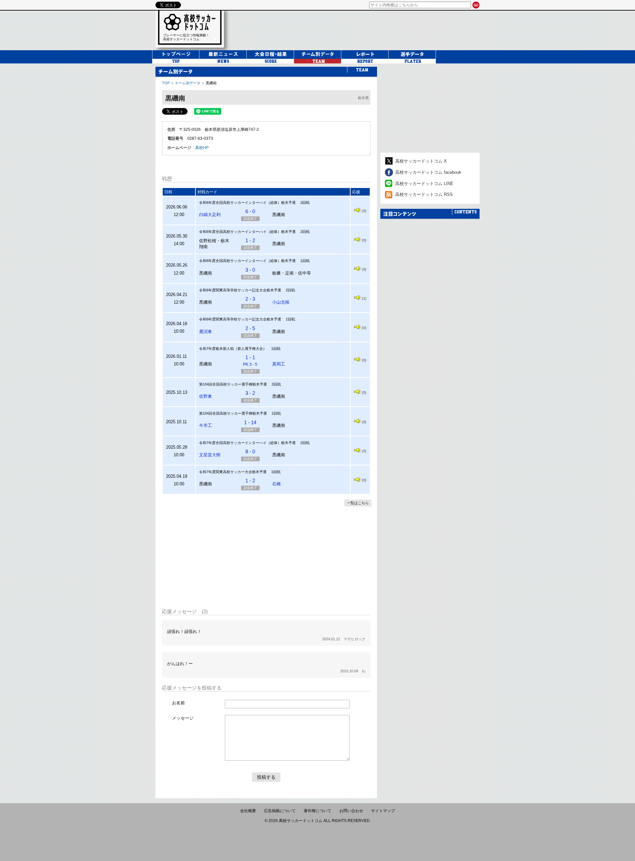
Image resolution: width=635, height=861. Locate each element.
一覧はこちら (358, 503)
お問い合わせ (351, 810)
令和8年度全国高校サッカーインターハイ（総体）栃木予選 (247, 203)
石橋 (276, 483)
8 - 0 (250, 451)
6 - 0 (250, 211)
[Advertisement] (358, 29)
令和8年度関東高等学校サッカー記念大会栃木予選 (240, 290)
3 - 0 (250, 270)
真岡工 (278, 363)
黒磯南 (211, 83)
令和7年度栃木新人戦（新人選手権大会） (233, 349)
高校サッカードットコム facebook (428, 172)
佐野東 (205, 396)
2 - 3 (250, 299)
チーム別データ (187, 83)
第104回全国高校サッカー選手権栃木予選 (233, 384)
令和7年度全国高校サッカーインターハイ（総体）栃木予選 (247, 443)
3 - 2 (250, 393)
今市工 (205, 425)
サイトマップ (383, 810)
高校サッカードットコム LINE (424, 183)
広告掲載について (280, 810)
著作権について (317, 810)
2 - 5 (250, 328)
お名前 (178, 702)
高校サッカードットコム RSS (424, 194)
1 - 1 (250, 361)
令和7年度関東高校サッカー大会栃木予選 (233, 472)
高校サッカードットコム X (421, 161)
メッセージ (182, 718)
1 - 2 (250, 240)
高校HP (202, 147)
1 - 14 (250, 422)
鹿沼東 (205, 331)
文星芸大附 (210, 454)
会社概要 (248, 810)
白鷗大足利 (210, 214)
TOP (166, 83)
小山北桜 (280, 302)
